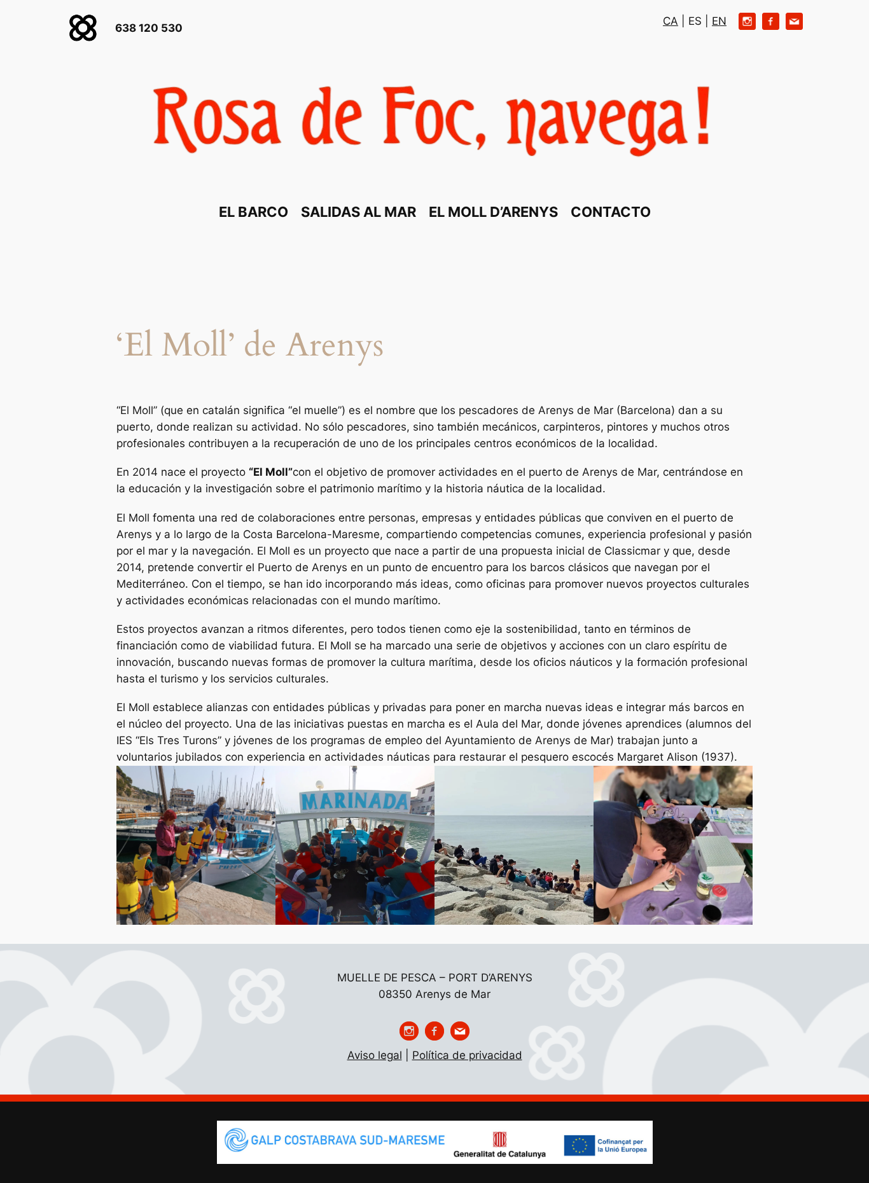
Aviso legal (374, 1055)
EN (719, 21)
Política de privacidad (467, 1055)
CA (670, 21)
